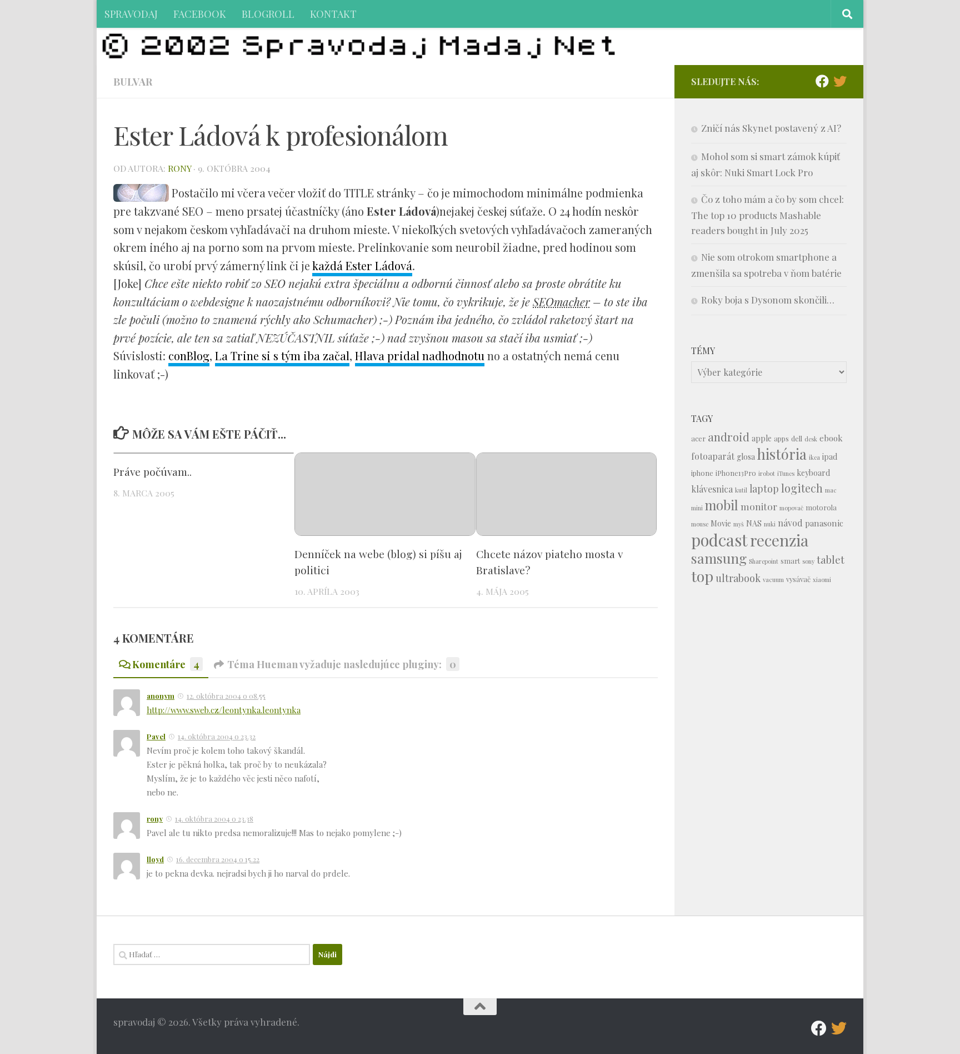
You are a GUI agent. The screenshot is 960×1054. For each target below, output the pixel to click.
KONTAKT (333, 14)
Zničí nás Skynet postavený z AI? (771, 128)
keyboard (813, 473)
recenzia (779, 540)
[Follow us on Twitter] (840, 81)
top (702, 576)
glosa (746, 456)
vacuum (773, 579)
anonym (160, 695)
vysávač (798, 579)
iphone (702, 473)
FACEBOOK (199, 14)
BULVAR (132, 81)
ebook (831, 438)
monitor (759, 506)
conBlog (188, 355)
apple (762, 438)
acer (698, 438)
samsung (719, 558)
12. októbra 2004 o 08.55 (226, 695)
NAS (754, 523)
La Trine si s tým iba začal (282, 355)
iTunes (785, 473)
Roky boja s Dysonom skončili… (767, 300)
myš (738, 524)
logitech (802, 488)
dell (796, 438)
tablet (830, 559)
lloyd (155, 859)
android (728, 436)
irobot (766, 473)
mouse (699, 524)
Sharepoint (763, 561)
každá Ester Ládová (362, 265)
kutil (741, 490)
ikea (814, 457)
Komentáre (165, 664)
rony (179, 168)
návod (790, 523)
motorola (821, 507)
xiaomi (822, 579)
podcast (719, 539)
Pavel (156, 736)
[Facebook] (822, 81)
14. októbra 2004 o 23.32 (217, 736)
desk (810, 439)
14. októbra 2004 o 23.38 (214, 818)
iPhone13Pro (736, 473)
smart (790, 560)
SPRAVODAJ (131, 14)
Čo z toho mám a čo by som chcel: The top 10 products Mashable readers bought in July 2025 (767, 214)
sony (808, 561)
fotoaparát (712, 456)
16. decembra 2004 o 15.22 (217, 859)
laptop (764, 488)
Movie (721, 523)
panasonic (824, 523)
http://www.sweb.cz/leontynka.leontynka (224, 709)
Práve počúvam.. (152, 471)
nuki (770, 524)
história (782, 453)
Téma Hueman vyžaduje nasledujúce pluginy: (341, 664)
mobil (721, 505)
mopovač (791, 508)
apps (781, 438)
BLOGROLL (268, 14)
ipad (829, 456)
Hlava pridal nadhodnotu (419, 355)
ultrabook (738, 578)
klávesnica (712, 489)
